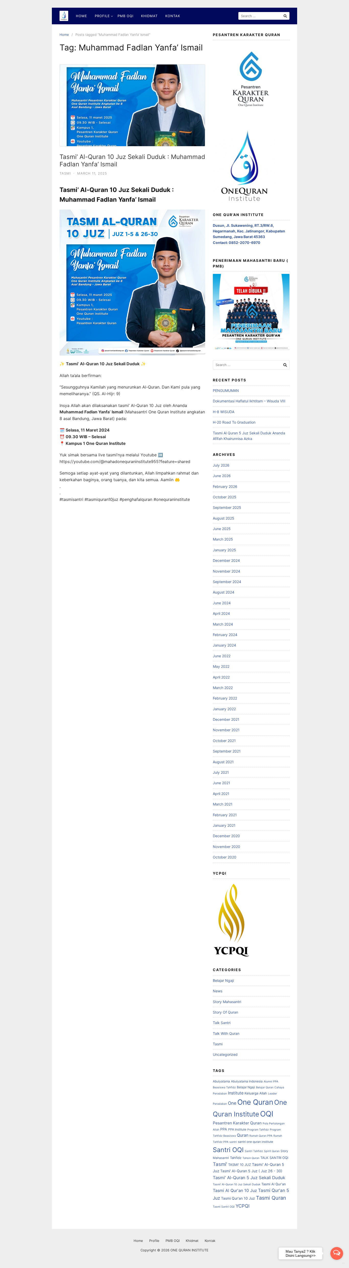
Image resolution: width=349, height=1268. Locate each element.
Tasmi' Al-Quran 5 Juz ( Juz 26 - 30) (251, 1171)
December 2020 (226, 836)
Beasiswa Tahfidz (224, 1087)
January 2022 (224, 709)
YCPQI (243, 1206)
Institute (235, 1092)
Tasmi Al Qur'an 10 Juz (235, 1190)
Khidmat (149, 16)
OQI (266, 1113)
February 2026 (225, 486)
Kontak (172, 16)
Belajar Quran (264, 1087)
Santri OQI (228, 1150)
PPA (223, 1129)
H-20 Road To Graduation (234, 422)
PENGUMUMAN (226, 390)
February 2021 (225, 815)
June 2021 (221, 783)
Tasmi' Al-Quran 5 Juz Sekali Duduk (249, 1177)
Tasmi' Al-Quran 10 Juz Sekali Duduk (236, 1184)
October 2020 (224, 857)
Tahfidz (235, 1158)
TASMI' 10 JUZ (239, 1165)
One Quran (255, 1102)
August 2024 (223, 592)
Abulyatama (221, 1081)
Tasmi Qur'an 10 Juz (238, 1198)
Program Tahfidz (258, 1129)
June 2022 (221, 656)
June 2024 (222, 603)
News (217, 991)
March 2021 (222, 804)
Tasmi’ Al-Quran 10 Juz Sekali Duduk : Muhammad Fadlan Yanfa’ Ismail (132, 160)
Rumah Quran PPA (260, 1135)
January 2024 (224, 645)
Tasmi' (220, 1164)
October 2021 (224, 740)
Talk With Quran (226, 1033)
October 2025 (224, 497)
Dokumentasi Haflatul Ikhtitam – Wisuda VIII (249, 401)
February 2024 (225, 634)
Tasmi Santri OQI (224, 1206)
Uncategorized (225, 1054)
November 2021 (226, 730)
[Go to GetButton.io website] (337, 1263)
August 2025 (223, 518)
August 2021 (223, 762)
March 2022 (223, 687)
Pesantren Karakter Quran (237, 1123)
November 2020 (226, 846)
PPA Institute (237, 1129)
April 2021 (221, 793)
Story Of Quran (225, 1012)
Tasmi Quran (271, 1198)
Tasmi (65, 173)
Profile (102, 16)
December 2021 (226, 719)
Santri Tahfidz (254, 1151)
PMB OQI (125, 16)
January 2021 (224, 825)
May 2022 (221, 666)
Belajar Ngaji (223, 980)
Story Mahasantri (227, 1002)
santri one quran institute (255, 1142)
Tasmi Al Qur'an (273, 1184)
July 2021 (221, 772)
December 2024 (226, 560)
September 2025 (227, 507)
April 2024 (221, 613)
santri (233, 1142)
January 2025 (224, 550)
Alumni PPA (271, 1081)
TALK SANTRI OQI (274, 1158)
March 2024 (223, 624)
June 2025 (222, 528)
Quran (242, 1135)
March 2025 (223, 539)
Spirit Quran (272, 1151)
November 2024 (226, 571)
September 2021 (227, 751)
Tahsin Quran (250, 1158)
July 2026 (221, 465)
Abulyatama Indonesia (247, 1081)
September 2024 (227, 581)
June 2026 (222, 476)
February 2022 (225, 698)
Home (81, 16)
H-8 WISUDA (223, 412)
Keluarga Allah (256, 1093)
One (232, 1103)
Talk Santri (221, 1022)
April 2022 (221, 677)
